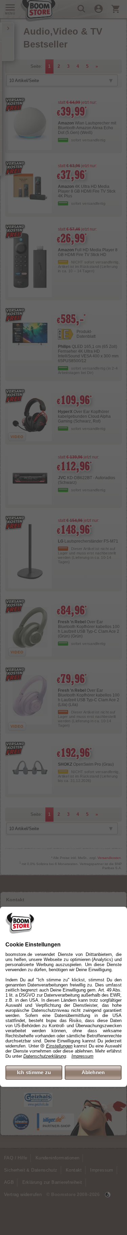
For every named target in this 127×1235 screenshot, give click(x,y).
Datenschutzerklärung (44, 1056)
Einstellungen (59, 1045)
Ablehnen (93, 1072)
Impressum (82, 1056)
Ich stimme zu (34, 1072)
